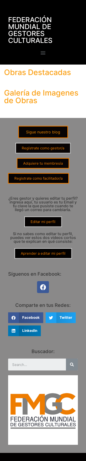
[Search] (72, 364)
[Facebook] (43, 287)
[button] (43, 52)
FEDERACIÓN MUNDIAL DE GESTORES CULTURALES (30, 30)
